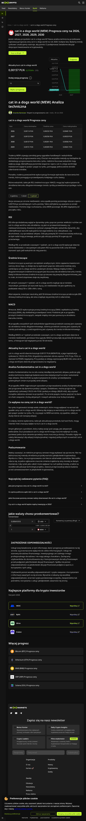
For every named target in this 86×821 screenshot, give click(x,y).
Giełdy (50, 772)
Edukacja (29, 783)
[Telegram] (21, 713)
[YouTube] (16, 713)
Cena (9, 25)
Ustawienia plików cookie (60, 818)
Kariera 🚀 (30, 768)
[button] (45, 486)
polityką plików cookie (23, 809)
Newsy (50, 765)
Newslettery (12, 8)
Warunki (25, 818)
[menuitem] (3, 13)
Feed (3, 8)
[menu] (3, 20)
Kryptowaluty (53, 768)
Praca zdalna (31, 794)
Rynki (35, 8)
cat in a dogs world (21, 25)
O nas (28, 765)
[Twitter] (11, 713)
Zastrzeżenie (45, 818)
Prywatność (34, 818)
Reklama (43, 8)
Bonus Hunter (25, 8)
